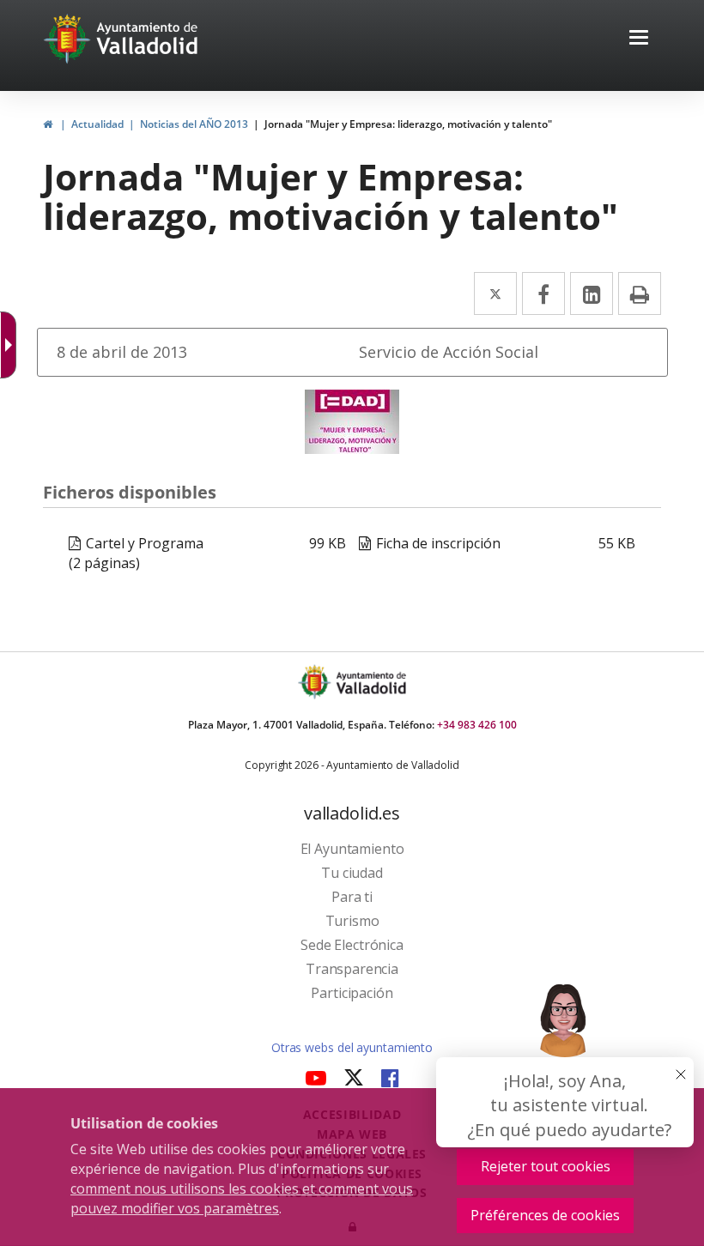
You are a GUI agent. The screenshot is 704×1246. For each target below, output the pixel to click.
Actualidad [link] (97, 124)
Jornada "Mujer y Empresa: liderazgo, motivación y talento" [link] (408, 124)
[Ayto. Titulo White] (147, 38)
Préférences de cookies (545, 1215)
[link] (47, 124)
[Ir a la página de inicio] (69, 38)
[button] (638, 39)
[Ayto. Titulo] (370, 681)
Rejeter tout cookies (545, 1166)
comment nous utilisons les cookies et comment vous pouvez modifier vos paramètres (241, 1198)
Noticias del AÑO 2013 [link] (194, 124)
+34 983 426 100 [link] (477, 724)
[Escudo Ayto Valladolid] (316, 681)
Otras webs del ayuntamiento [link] (352, 1047)
